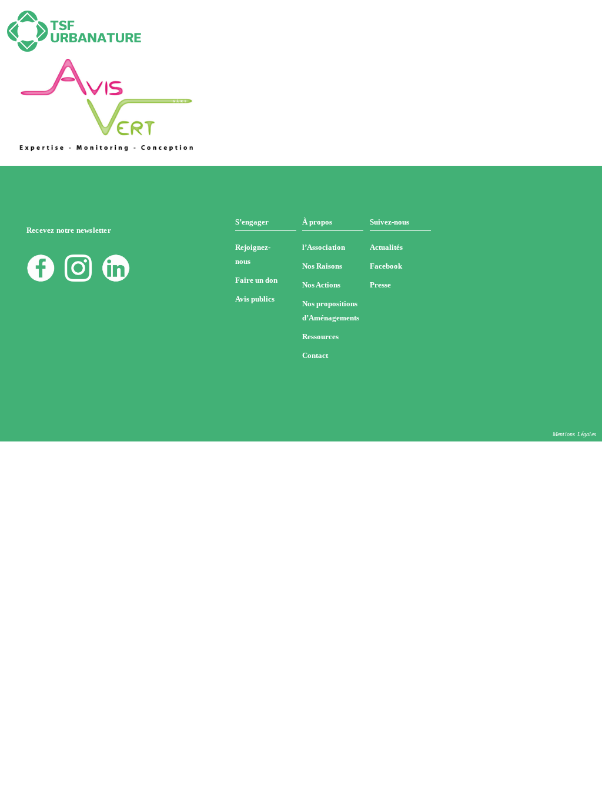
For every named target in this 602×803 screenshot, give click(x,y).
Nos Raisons (322, 266)
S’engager (252, 222)
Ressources (320, 336)
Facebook (386, 266)
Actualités (386, 247)
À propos (317, 222)
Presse (380, 284)
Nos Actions (321, 284)
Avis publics (255, 299)
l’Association (323, 247)
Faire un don (256, 280)
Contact (315, 355)
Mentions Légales (574, 434)
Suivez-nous (389, 222)
